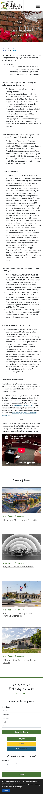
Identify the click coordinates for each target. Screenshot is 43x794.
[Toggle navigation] (38, 6)
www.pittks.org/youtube (22, 405)
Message (6, 760)
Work (21, 743)
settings (19, 787)
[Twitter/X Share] (9, 50)
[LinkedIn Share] (14, 50)
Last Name (6, 714)
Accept (6, 790)
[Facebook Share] (4, 50)
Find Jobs (21, 739)
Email (4, 722)
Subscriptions (21, 748)
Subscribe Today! (21, 732)
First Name (6, 707)
